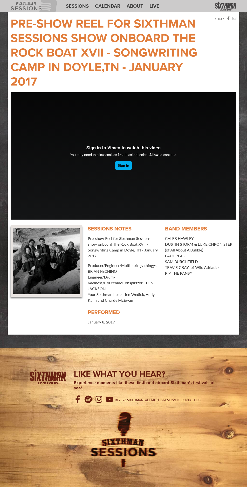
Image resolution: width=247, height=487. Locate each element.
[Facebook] (78, 400)
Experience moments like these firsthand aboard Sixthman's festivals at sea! (144, 385)
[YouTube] (110, 400)
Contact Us (190, 400)
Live (154, 5)
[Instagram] (100, 400)
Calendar (107, 5)
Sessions (77, 5)
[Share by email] (234, 19)
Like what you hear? (119, 374)
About (135, 5)
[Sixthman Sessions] (123, 439)
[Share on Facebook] (228, 19)
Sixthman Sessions (23, 3)
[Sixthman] (225, 6)
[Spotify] (89, 400)
